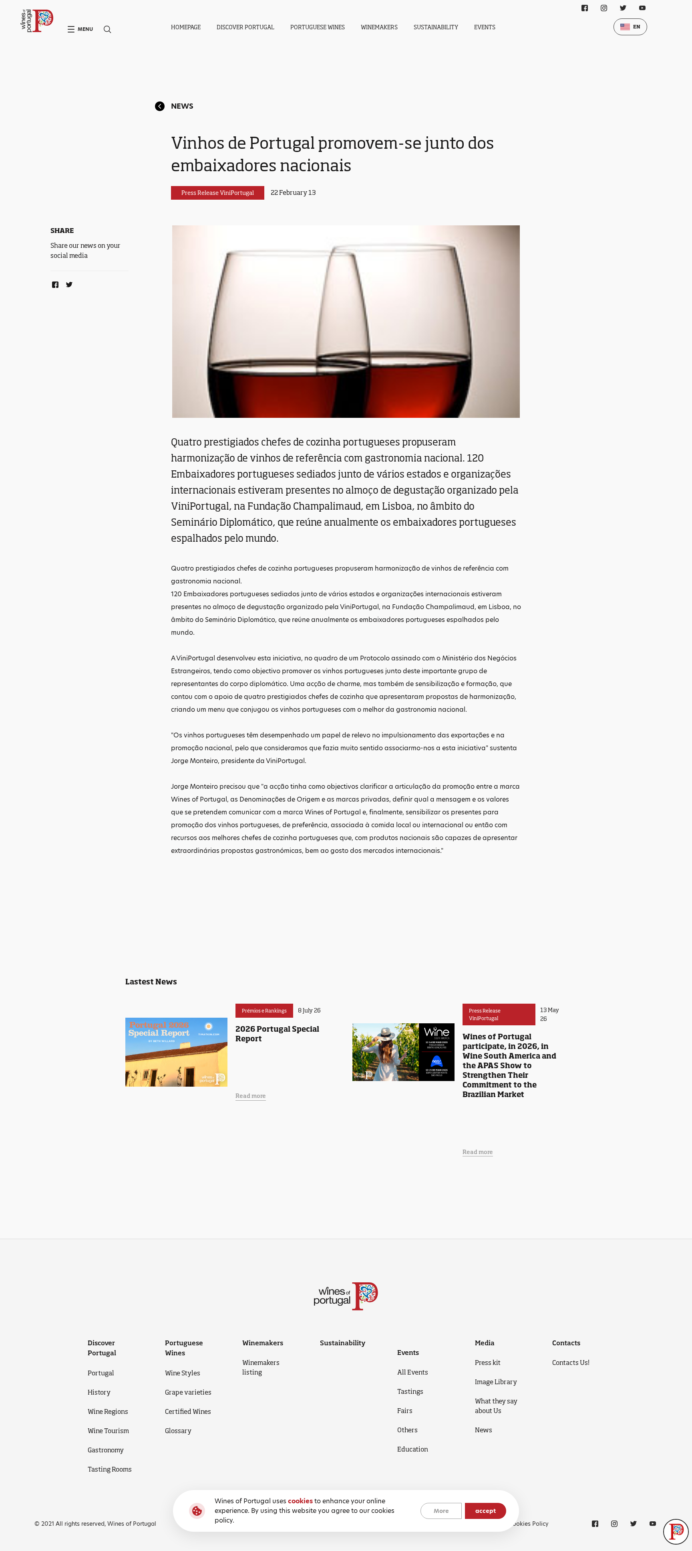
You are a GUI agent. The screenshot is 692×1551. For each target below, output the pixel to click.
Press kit (488, 1363)
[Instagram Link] (604, 8)
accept (485, 1511)
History (99, 1392)
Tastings (410, 1391)
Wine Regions (108, 1411)
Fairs (404, 1411)
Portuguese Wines (317, 27)
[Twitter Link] (67, 283)
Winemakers (379, 27)
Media (485, 1343)
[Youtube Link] (642, 8)
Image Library (496, 1382)
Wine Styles (182, 1373)
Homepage (186, 27)
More (441, 1511)
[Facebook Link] (53, 283)
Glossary (178, 1431)
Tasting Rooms (110, 1469)
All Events (412, 1372)
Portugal (101, 1373)
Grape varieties (188, 1392)
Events (484, 27)
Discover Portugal (245, 27)
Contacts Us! (570, 1363)
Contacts (566, 1343)
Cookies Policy (529, 1524)
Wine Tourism (108, 1431)
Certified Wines (188, 1411)
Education (412, 1449)
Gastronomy (106, 1450)
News (182, 106)
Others (407, 1430)
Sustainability (436, 27)
